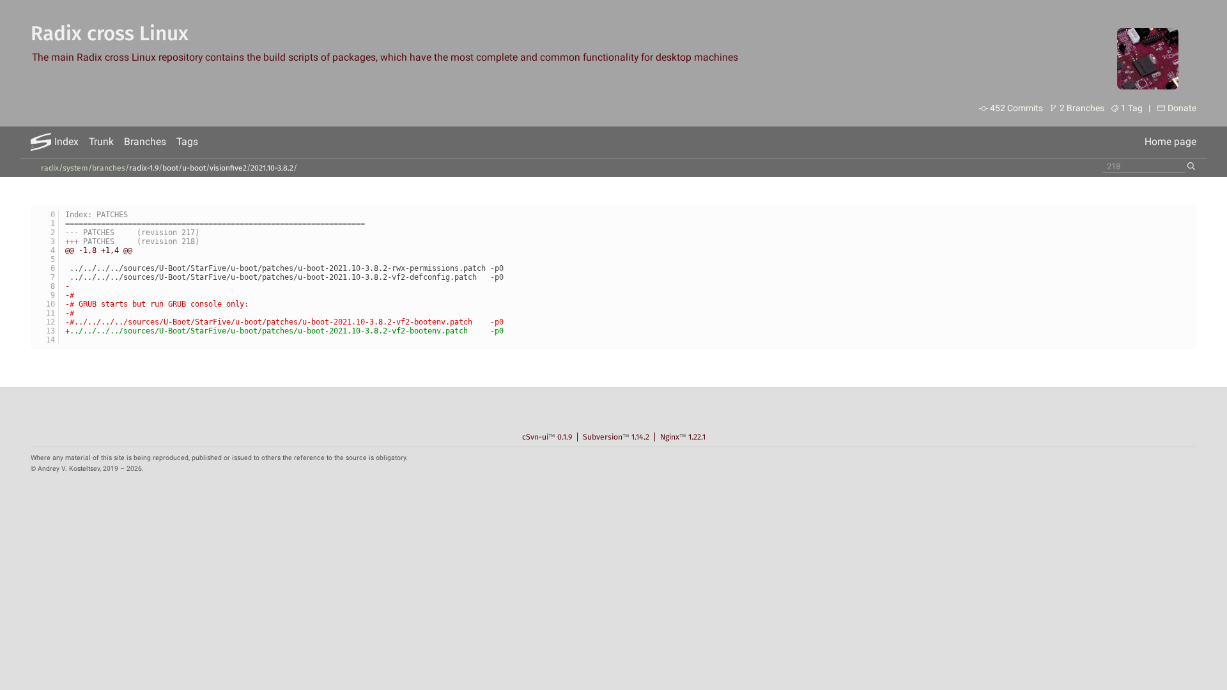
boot (170, 168)
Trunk (101, 141)
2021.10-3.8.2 (272, 168)
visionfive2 (228, 168)
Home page (1170, 141)
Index (66, 141)
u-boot (194, 168)
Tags (187, 141)
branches (108, 168)
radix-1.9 (143, 168)
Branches (145, 141)
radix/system (64, 168)
